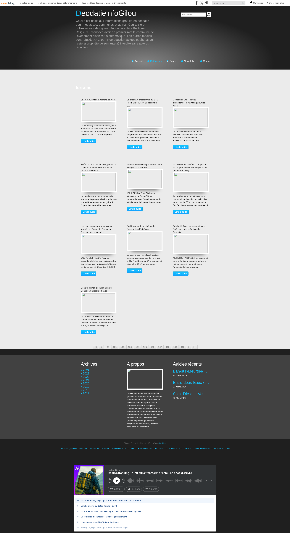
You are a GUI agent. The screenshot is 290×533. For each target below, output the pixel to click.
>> (194, 347)
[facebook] (196, 3)
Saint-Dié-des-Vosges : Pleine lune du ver (191, 394)
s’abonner (118, 489)
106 (152, 347)
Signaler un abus (119, 448)
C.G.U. (132, 448)
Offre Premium (174, 448)
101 (115, 347)
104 (137, 347)
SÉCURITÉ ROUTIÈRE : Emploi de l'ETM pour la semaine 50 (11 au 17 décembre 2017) (190, 167)
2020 (86, 383)
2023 (86, 373)
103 (130, 347)
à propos (153, 489)
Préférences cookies (222, 448)
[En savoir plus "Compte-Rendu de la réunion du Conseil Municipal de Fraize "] (98, 295)
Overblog (162, 443)
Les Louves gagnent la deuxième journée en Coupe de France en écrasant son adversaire (97, 229)
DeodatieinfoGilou (106, 13)
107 (160, 347)
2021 (86, 380)
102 (122, 347)
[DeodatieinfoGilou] (145, 370)
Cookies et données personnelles (196, 448)
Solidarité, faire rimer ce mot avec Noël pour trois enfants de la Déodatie (189, 229)
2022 (86, 376)
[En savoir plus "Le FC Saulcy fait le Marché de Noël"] (98, 104)
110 (182, 347)
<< (95, 347)
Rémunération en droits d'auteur (151, 448)
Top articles (94, 448)
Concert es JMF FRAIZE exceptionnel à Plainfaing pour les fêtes (189, 102)
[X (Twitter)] (201, 3)
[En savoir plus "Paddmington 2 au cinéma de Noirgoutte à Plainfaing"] (144, 233)
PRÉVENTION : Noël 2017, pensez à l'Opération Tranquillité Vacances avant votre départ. (98, 167)
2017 (86, 393)
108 (167, 347)
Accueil (139, 61)
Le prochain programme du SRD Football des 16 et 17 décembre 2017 (142, 102)
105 (145, 347)
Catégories (156, 61)
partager (136, 489)
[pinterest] (206, 3)
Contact (207, 61)
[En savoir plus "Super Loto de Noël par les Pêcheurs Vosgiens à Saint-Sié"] (145, 171)
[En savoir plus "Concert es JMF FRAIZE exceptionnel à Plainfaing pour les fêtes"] (191, 110)
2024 (86, 370)
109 (175, 347)
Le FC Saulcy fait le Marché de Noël (98, 99)
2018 (86, 390)
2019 (86, 386)
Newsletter (189, 61)
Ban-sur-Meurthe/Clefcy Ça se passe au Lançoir (191, 371)
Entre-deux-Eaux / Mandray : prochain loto (191, 382)
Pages (172, 61)
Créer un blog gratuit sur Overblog (73, 448)
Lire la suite (88, 141)
